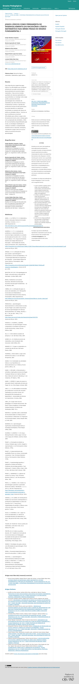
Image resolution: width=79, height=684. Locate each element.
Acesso (74, 1)
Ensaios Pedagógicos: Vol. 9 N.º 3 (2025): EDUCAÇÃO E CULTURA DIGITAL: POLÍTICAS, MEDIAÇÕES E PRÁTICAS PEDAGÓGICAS (27, 596)
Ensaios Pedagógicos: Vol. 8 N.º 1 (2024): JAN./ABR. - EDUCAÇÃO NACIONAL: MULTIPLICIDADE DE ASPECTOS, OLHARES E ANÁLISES (29, 603)
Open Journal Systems (61, 15)
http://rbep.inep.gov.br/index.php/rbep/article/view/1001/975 (21, 317)
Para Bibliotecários (59, 45)
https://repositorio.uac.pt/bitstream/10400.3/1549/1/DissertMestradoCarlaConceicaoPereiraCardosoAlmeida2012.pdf (35, 246)
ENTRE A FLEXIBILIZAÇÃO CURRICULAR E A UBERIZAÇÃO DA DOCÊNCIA (25, 646)
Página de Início (8, 13)
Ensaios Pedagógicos (12, 5)
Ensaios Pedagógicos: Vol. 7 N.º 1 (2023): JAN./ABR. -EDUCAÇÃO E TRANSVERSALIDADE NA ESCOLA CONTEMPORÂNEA (29, 617)
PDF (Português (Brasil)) (39, 67)
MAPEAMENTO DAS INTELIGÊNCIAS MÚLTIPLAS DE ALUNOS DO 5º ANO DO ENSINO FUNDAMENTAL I (29, 620)
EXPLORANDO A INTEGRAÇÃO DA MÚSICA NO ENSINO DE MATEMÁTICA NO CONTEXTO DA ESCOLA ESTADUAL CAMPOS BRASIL (29, 600)
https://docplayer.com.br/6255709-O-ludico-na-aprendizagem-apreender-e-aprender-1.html (15, 492)
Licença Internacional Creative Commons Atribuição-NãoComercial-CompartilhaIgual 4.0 (41, 137)
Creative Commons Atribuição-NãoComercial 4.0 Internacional (44, 667)
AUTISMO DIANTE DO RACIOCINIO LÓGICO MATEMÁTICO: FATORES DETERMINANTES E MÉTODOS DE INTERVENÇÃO (25, 580)
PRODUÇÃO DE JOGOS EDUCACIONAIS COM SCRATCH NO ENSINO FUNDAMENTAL (29, 594)
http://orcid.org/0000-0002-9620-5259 (12, 63)
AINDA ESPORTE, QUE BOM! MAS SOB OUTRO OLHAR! (22, 633)
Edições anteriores (16, 8)
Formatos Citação (37, 94)
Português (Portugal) (60, 31)
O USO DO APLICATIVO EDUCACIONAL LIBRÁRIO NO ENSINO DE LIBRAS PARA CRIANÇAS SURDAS (28, 639)
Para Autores (58, 42)
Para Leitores (58, 40)
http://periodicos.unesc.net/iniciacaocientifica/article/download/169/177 (24, 225)
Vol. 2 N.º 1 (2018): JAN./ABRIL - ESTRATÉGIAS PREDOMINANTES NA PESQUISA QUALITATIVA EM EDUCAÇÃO (27, 15)
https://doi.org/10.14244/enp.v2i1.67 (17, 69)
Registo (69, 1)
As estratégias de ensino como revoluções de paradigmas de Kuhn (27, 614)
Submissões (35, 8)
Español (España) (59, 26)
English (57, 24)
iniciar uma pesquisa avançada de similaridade (26, 653)
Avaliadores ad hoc (46, 8)
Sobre (56, 8)
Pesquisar (72, 8)
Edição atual (6, 8)
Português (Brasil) (60, 29)
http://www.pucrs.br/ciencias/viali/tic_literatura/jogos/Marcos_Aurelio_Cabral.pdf (26, 298)
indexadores (27, 8)
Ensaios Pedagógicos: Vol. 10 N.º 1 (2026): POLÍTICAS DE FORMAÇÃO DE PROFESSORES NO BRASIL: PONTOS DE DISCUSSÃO (26, 623)
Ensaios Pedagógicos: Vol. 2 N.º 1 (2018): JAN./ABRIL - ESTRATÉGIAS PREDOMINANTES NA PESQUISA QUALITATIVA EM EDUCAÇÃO (29, 583)
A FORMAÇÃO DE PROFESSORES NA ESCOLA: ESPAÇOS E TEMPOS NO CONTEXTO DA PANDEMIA (29, 626)
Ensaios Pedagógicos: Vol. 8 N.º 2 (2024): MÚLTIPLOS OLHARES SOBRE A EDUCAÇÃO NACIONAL (27, 610)
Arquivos (16, 13)
